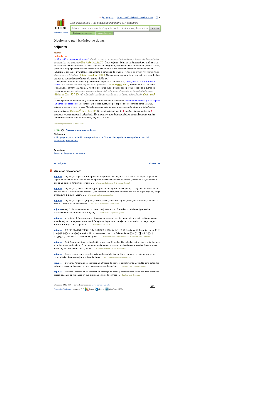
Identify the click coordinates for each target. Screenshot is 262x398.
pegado (63, 137)
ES (157, 17)
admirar (152, 163)
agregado (89, 137)
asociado (145, 137)
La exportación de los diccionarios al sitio (135, 17)
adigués (62, 163)
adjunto (58, 176)
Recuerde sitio (108, 17)
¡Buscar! (155, 28)
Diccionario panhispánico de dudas (83, 33)
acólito (105, 137)
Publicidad (106, 285)
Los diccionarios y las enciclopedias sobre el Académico (104, 22)
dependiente (72, 140)
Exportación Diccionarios (63, 289)
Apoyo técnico (97, 285)
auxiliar (112, 137)
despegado (69, 153)
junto (71, 137)
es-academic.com (61, 32)
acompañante (133, 137)
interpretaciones (104, 33)
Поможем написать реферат (81, 130)
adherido (79, 137)
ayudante (121, 137)
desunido (58, 153)
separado (80, 153)
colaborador (59, 140)
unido (56, 137)
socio (97, 137)
